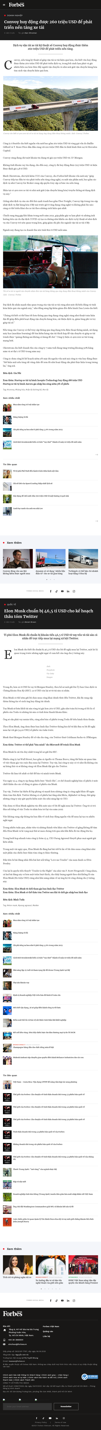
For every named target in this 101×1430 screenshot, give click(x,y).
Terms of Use (60, 1422)
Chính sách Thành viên (24, 1380)
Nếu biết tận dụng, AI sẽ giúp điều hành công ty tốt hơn (37, 1008)
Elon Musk (12, 905)
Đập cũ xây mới (19, 1182)
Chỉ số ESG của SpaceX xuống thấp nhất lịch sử (32, 483)
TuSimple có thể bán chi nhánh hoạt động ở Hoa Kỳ (83, 572)
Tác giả (27, 33)
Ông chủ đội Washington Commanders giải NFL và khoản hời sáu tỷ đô (43, 1207)
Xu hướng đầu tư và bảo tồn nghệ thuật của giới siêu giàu (49, 1281)
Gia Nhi (17, 373)
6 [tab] (60, 1289)
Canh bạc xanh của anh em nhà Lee (28, 508)
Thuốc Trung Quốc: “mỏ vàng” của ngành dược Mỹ (35, 1169)
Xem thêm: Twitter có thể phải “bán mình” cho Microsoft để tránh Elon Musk (41, 744)
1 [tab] (47, 579)
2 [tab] (50, 579)
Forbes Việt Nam (51, 1326)
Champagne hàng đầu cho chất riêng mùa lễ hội (33, 1047)
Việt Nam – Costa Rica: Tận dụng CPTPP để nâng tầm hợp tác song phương (45, 1082)
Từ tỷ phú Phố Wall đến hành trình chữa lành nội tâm (36, 471)
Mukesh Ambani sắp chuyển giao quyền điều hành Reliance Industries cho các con (48, 1057)
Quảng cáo (48, 1331)
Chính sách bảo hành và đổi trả (42, 1377)
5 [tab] (56, 1289)
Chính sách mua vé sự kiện (15, 1377)
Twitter (36, 905)
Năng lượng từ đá (20, 417)
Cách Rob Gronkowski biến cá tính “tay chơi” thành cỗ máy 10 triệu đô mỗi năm (47, 442)
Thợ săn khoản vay (21, 983)
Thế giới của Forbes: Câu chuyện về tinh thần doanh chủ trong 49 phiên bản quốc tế (49, 1107)
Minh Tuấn (19, 899)
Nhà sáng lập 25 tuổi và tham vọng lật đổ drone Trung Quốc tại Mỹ (41, 970)
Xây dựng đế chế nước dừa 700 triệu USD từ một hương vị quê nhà (41, 496)
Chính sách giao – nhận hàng (54, 1375)
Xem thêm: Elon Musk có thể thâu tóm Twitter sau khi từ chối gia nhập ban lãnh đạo (45, 892)
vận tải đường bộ (34, 390)
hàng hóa (21, 390)
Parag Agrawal (25, 905)
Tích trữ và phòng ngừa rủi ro (17, 1277)
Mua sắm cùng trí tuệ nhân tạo (26, 404)
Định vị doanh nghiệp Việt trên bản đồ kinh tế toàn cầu (36, 995)
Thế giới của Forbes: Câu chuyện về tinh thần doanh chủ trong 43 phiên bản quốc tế (49, 1094)
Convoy (11, 390)
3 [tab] (54, 579)
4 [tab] (52, 1289)
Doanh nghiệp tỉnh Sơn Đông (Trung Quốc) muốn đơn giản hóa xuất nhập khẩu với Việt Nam (53, 1194)
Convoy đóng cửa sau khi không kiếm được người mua (16, 572)
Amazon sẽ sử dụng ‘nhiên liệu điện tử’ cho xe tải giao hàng (50, 572)
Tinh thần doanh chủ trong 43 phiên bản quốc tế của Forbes (38, 1132)
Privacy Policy (41, 1422)
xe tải (46, 390)
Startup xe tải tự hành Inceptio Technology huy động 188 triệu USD (48, 380)
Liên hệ (46, 1336)
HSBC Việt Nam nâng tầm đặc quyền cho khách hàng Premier (83, 1281)
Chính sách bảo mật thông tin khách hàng (21, 1375)
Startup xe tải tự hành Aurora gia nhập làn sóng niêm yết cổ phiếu (36, 383)
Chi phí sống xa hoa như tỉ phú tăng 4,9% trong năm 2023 (38, 429)
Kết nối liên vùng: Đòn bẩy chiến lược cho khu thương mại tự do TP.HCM (44, 1032)
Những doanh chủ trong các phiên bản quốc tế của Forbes (37, 1144)
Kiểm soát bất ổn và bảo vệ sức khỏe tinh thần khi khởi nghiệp (39, 1020)
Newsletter (66, 1406)
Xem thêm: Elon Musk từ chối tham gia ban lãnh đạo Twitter (33, 888)
